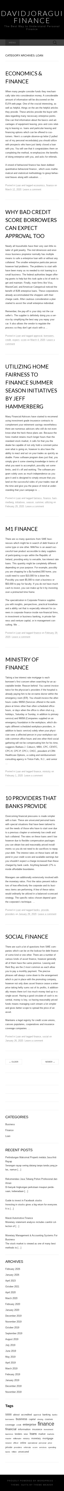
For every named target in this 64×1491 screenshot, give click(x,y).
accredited (26, 1414)
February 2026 (12, 1269)
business (21, 1419)
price (50, 1443)
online (23, 1443)
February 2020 (12, 1304)
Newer (50, 1062)
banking (46, 1414)
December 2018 (13, 1386)
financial (10, 1429)
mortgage (47, 1438)
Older (13, 1062)
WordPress (45, 1481)
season (30, 502)
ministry (46, 771)
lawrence (9, 1434)
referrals (27, 1447)
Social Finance (26, 936)
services (43, 1447)
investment (48, 1429)
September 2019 (13, 1333)
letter (26, 1434)
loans (33, 1433)
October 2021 (12, 1286)
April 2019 (10, 1362)
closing (40, 1419)
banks (37, 910)
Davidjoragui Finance (32, 17)
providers (10, 914)
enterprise (29, 1424)
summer (39, 502)
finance (50, 185)
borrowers (49, 335)
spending (52, 1447)
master (8, 1438)
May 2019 (10, 1356)
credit (8, 340)
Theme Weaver (43, 1485)
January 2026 (12, 1274)
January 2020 (12, 1310)
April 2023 (10, 1280)
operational (32, 1443)
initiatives (20, 502)
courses (49, 1419)
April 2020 (10, 1292)
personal (42, 1443)
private (8, 1447)
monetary (36, 1438)
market (42, 1434)
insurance (37, 1429)
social (45, 1036)
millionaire (17, 1438)
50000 (8, 1414)
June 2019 (10, 1351)
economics (39, 185)
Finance (9, 1130)
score (23, 340)
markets (50, 1434)
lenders (18, 1434)
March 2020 (11, 1298)
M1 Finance (21, 529)
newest (8, 1443)
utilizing (49, 502)
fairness (38, 498)
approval (38, 335)
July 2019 (10, 1345)
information (24, 1429)
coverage (10, 1425)
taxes (7, 1452)
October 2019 (12, 1327)
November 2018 (13, 1392)
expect (15, 340)
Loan (18, 185)
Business (10, 1124)
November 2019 (13, 1321)
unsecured (23, 1452)
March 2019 (11, 1368)
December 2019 (13, 1315)
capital (32, 1419)
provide (45, 910)
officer (15, 1443)
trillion (14, 1452)
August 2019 (11, 1339)
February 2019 (12, 1374)
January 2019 (12, 1380)
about (16, 1414)
